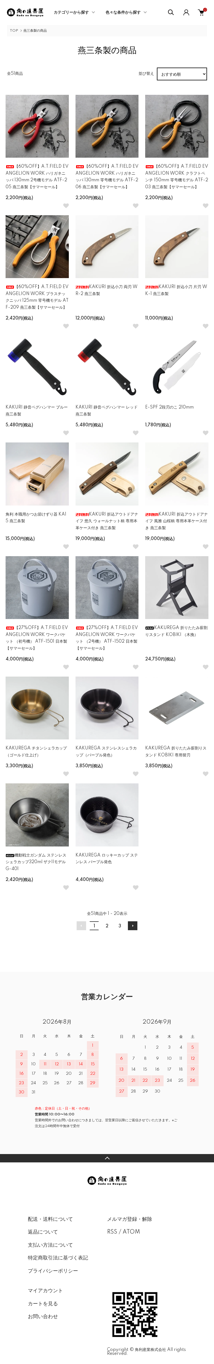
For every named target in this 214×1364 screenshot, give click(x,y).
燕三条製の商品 (35, 31)
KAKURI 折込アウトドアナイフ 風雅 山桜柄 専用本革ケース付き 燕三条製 (176, 521)
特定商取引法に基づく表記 (58, 1258)
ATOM (131, 1232)
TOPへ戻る (107, 1158)
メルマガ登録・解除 (129, 1219)
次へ (132, 925)
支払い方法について (50, 1245)
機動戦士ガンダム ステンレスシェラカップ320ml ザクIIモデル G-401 (36, 862)
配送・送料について (50, 1219)
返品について (43, 1232)
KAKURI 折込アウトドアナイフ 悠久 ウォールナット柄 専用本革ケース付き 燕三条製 (107, 521)
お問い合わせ (43, 1317)
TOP (14, 31)
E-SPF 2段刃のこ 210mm (169, 407)
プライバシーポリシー (53, 1271)
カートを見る (43, 1304)
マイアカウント (45, 1291)
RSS (112, 1232)
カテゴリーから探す (71, 12)
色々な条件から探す (123, 12)
